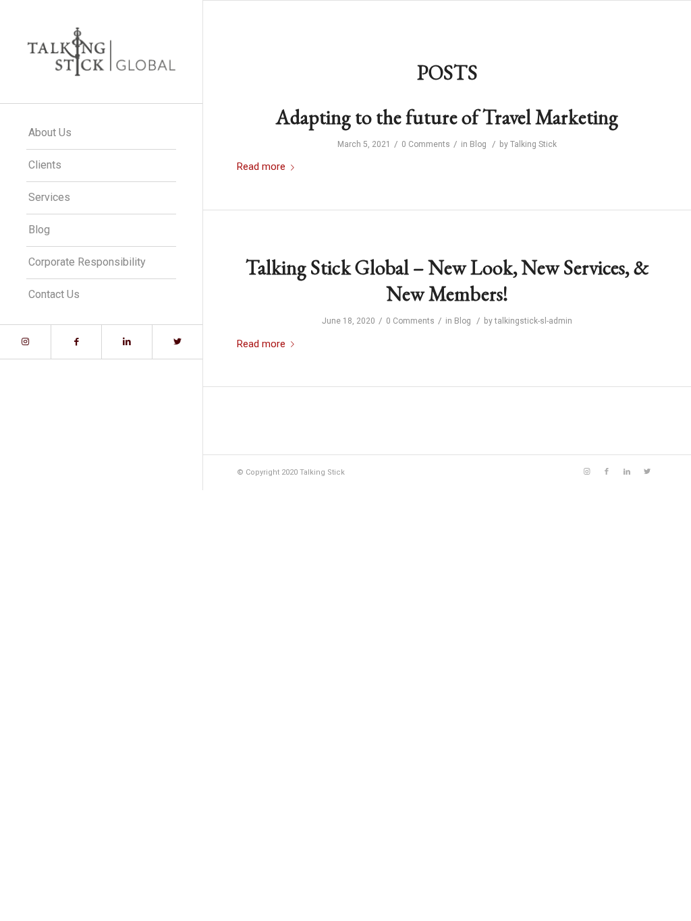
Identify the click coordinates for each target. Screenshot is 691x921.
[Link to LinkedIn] (126, 342)
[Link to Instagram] (25, 342)
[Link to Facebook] (76, 342)
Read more (261, 166)
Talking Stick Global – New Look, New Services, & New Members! (447, 280)
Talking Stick (533, 144)
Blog (478, 144)
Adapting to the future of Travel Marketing (447, 117)
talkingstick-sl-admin (533, 321)
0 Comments (426, 144)
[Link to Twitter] (177, 342)
